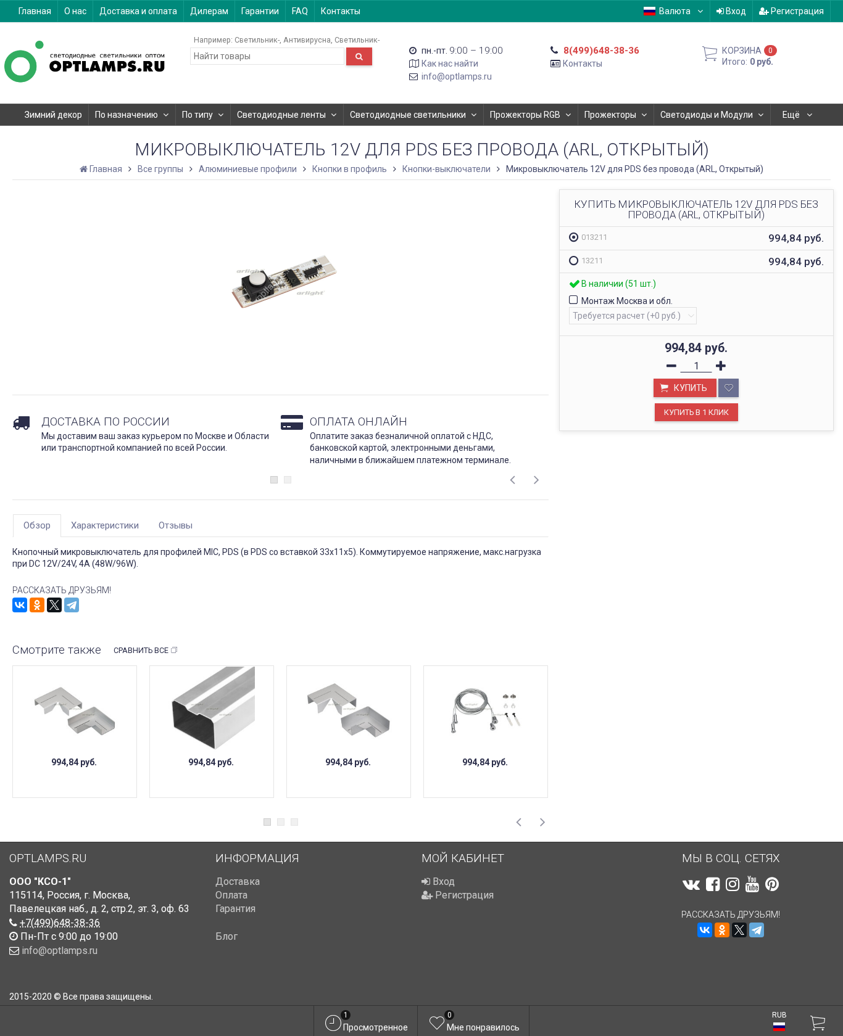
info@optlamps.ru (457, 76)
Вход (735, 11)
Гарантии (260, 11)
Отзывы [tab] (176, 525)
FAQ (300, 11)
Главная (35, 11)
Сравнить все (141, 650)
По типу (197, 115)
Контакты (340, 11)
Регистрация (796, 11)
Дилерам (209, 11)
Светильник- (257, 39)
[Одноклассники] (37, 605)
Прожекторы (610, 115)
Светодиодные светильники (408, 115)
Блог (226, 936)
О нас (75, 11)
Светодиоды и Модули (706, 115)
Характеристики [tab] (105, 525)
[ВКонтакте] (19, 605)
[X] (54, 605)
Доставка (237, 881)
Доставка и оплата (138, 11)
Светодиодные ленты (281, 115)
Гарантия (235, 909)
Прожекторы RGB (525, 115)
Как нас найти (450, 63)
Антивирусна (307, 39)
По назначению (126, 115)
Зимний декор (53, 115)
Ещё (792, 115)
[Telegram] (71, 605)
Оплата (231, 895)
